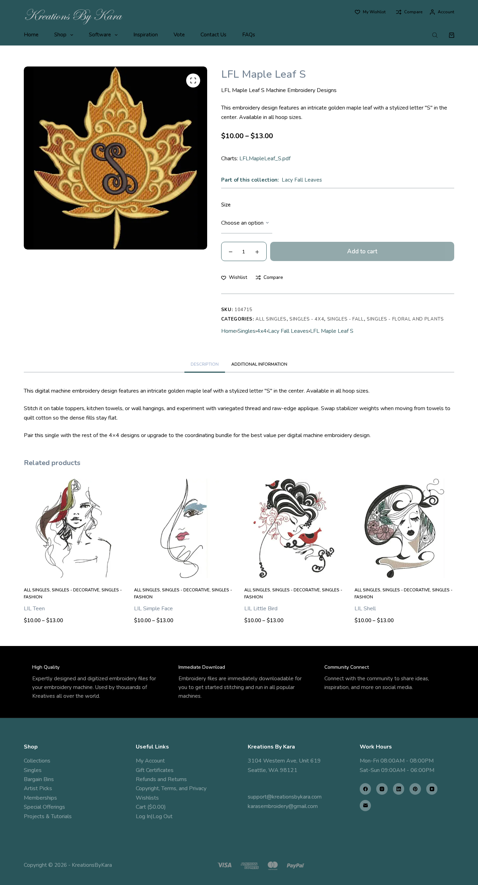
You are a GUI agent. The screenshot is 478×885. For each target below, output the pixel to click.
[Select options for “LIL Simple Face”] (184, 569)
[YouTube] (432, 789)
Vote (179, 34)
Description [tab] (205, 364)
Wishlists (147, 798)
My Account (150, 761)
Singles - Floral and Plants (405, 319)
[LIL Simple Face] (184, 528)
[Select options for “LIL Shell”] (404, 569)
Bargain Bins (39, 779)
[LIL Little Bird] (294, 528)
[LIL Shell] (404, 528)
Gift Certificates (155, 770)
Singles (246, 331)
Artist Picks (38, 788)
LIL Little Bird (260, 608)
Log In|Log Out (154, 816)
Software (100, 34)
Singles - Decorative (75, 590)
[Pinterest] (415, 789)
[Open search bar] (434, 35)
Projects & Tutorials (48, 816)
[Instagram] (382, 789)
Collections (37, 761)
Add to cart (362, 251)
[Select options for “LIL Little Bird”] (294, 569)
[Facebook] (365, 789)
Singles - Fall (345, 319)
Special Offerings (44, 807)
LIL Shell (365, 608)
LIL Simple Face (153, 608)
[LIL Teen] (74, 528)
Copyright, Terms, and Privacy (171, 788)
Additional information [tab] (259, 364)
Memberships (40, 798)
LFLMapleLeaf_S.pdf (264, 158)
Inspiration (145, 34)
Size (226, 204)
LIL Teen (34, 608)
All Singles (270, 319)
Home (31, 34)
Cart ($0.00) (151, 807)
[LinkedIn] (399, 789)
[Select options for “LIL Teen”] (73, 569)
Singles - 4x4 (306, 319)
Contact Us (213, 34)
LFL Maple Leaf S (331, 331)
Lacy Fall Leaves (302, 179)
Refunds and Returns (161, 779)
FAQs (248, 34)
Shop (60, 34)
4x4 (262, 331)
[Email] (365, 806)
